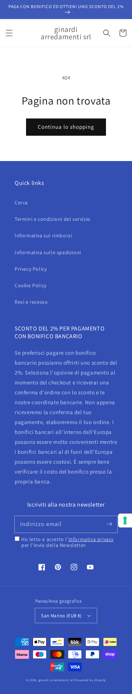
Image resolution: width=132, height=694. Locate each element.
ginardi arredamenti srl (56, 680)
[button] (9, 33)
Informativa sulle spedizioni (48, 252)
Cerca (21, 202)
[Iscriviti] (109, 524)
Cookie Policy (31, 285)
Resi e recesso (31, 302)
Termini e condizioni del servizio (53, 219)
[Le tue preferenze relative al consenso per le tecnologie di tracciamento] (125, 520)
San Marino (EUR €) (61, 616)
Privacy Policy (31, 269)
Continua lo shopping (66, 126)
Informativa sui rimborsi (43, 235)
